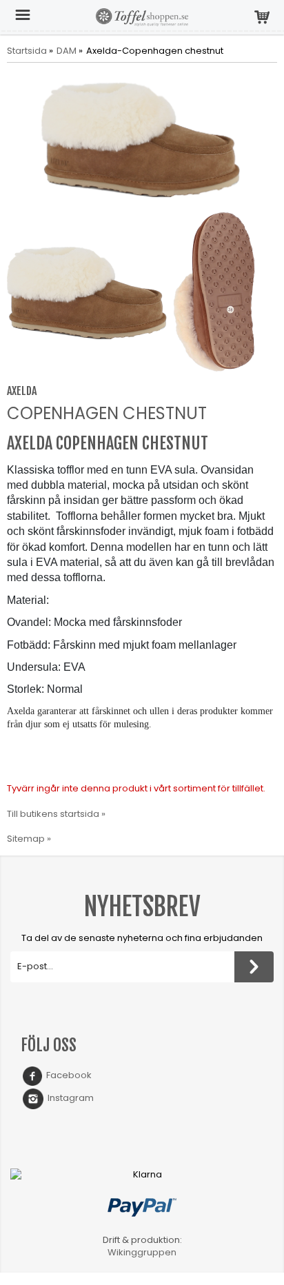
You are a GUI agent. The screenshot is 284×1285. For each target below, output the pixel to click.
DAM (67, 51)
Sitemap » (29, 838)
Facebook (67, 1075)
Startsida (27, 51)
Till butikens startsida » (56, 813)
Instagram (68, 1097)
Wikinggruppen (142, 1252)
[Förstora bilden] (142, 138)
